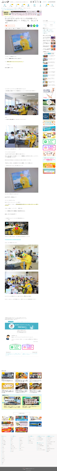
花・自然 (12, 451)
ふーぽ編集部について (50, 436)
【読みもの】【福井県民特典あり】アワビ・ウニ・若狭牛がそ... (51, 72)
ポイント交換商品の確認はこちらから (21, 332)
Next (40, 402)
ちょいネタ (24, 28)
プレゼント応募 (39, 448)
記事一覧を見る (36, 341)
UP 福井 (35, 6)
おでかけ (3, 451)
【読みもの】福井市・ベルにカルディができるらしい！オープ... (51, 59)
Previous (3, 402)
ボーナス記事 (52, 6)
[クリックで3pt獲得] (21, 326)
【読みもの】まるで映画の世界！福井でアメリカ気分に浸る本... (51, 85)
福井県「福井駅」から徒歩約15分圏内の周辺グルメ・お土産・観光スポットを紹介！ (30, 407)
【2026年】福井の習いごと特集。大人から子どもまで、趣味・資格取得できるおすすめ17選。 (8, 391)
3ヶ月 (52, 53)
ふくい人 (15, 28)
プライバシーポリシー (49, 444)
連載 (2, 462)
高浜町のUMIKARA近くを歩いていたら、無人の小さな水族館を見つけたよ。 (8, 380)
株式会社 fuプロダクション (30, 468)
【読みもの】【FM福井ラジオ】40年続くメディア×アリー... (51, 79)
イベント (10, 6)
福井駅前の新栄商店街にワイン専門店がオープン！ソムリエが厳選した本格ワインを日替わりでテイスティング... (21, 391)
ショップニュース (22, 447)
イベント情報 (13, 436)
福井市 (6, 28)
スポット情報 (30, 436)
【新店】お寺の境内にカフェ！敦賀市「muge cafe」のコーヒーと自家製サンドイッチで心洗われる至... (35, 391)
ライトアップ (21, 437)
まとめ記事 (3, 440)
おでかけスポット (31, 441)
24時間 (46, 53)
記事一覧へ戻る (22, 413)
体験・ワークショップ (14, 448)
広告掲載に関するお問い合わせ (50, 448)
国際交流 (21, 440)
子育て (40, 6)
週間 (49, 53)
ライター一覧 (48, 440)
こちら (17, 317)
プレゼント (46, 6)
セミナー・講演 (13, 447)
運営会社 (48, 451)
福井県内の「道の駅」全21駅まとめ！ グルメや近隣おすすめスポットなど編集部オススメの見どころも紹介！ (12, 407)
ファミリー (21, 441)
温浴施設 (30, 440)
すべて (46, 24)
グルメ (16, 6)
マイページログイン (40, 440)
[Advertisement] (21, 79)
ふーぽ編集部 (4, 444)
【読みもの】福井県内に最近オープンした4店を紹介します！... (51, 56)
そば (2, 437)
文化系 (3, 447)
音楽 (11, 444)
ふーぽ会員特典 (39, 437)
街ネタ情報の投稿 (40, 444)
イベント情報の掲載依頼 (41, 445)
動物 (20, 448)
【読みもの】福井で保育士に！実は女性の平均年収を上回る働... (51, 63)
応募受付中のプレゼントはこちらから (21, 331)
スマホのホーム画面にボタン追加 (51, 441)
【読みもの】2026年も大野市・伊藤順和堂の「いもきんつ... (51, 82)
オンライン (12, 437)
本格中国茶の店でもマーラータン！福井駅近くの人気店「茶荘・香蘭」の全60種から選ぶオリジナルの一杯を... (21, 381)
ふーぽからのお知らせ (49, 437)
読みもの (22, 6)
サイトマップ (48, 447)
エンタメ (11, 28)
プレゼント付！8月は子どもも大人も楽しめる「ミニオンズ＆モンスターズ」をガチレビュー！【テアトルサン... (35, 381)
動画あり (28, 6)
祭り (11, 440)
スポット (4, 6)
